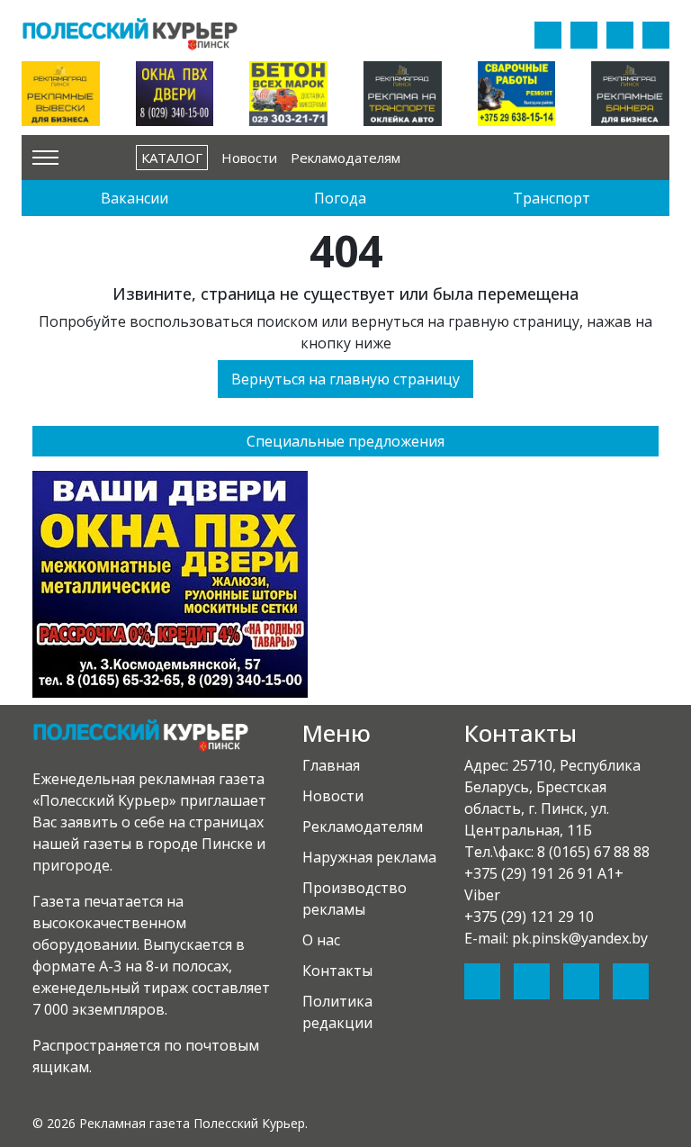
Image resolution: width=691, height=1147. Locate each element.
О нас (321, 940)
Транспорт (551, 198)
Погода (340, 198)
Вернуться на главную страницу (345, 379)
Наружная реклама (369, 857)
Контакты (337, 970)
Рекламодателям (345, 158)
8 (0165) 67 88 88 (593, 852)
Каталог (171, 158)
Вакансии (134, 198)
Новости (249, 158)
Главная (331, 765)
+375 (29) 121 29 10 (529, 916)
